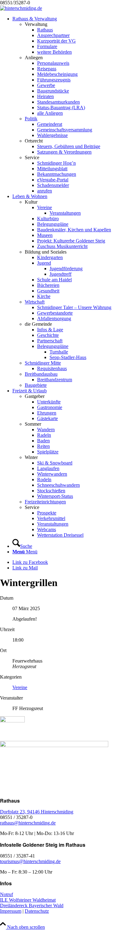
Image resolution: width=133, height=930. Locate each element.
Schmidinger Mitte (43, 363)
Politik (31, 118)
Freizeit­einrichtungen (45, 501)
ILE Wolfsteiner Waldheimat (28, 900)
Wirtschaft (35, 301)
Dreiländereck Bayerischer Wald (31, 905)
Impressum (10, 911)
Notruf (6, 894)
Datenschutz (37, 911)
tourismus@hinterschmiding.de (30, 861)
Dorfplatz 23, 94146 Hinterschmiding (36, 811)
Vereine (19, 687)
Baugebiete (36, 385)
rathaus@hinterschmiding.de (28, 822)
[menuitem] (72, 105)
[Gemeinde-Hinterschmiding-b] (21, 8)
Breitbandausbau (41, 374)
